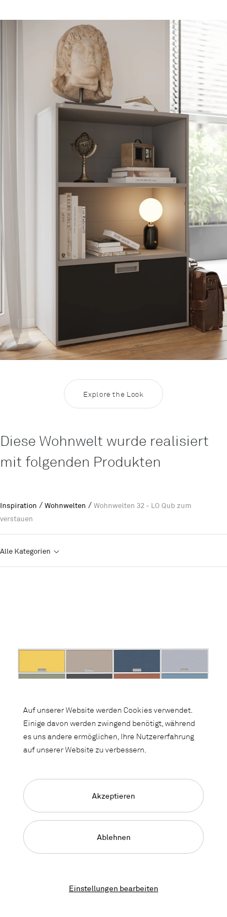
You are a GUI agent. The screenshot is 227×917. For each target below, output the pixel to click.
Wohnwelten (65, 505)
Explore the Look (113, 394)
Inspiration (18, 505)
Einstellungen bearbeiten (113, 888)
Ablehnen (114, 837)
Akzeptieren (113, 795)
